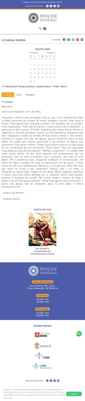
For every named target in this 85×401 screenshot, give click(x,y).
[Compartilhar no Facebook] (64, 40)
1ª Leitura (8, 94)
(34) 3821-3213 (42, 313)
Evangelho (30, 94)
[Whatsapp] (47, 6)
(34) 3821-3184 (42, 315)
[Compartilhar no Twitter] (73, 40)
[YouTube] (58, 6)
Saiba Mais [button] (8, 398)
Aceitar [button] (74, 394)
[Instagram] (54, 6)
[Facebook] (51, 6)
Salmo (18, 94)
